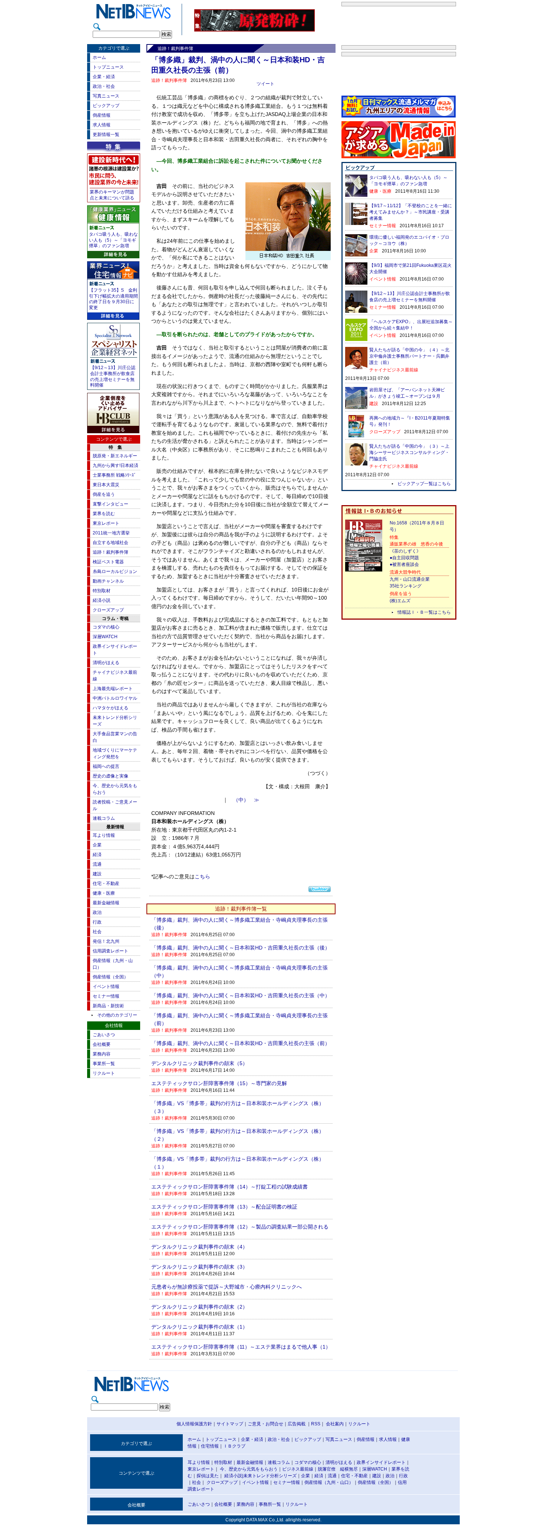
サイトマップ (230, 1423)
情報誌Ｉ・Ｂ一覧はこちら (424, 612)
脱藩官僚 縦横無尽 (338, 1469)
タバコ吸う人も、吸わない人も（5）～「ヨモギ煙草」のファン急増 (113, 240)
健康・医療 (104, 893)
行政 (97, 922)
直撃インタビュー (110, 504)
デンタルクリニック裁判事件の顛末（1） (199, 1327)
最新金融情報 (106, 902)
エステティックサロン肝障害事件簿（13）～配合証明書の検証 (224, 1207)
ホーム (99, 57)
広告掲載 (296, 1423)
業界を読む (104, 513)
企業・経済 (104, 76)
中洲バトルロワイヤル (115, 698)
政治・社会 (104, 86)
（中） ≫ (246, 800)
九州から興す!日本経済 (115, 465)
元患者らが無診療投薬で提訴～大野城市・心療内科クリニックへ (226, 1287)
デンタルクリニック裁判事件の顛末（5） (199, 1063)
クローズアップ (108, 610)
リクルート (104, 1073)
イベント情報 (106, 986)
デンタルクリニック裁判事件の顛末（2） (199, 1307)
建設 (97, 873)
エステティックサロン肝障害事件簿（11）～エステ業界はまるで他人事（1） (241, 1347)
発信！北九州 (106, 941)
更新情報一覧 (106, 134)
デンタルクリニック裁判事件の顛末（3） (199, 1267)
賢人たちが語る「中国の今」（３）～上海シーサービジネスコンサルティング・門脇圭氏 (409, 452)
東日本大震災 (106, 484)
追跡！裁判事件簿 (110, 552)
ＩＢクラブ (234, 1446)
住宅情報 (210, 1446)
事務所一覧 (270, 1504)
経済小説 (101, 600)
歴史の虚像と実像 (110, 776)
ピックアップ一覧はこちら (424, 483)
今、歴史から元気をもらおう (249, 1469)
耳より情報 (104, 835)
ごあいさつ (104, 1034)
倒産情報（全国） (110, 977)
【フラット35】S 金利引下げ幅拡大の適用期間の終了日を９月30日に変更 (113, 299)
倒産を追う (104, 494)
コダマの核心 (106, 627)
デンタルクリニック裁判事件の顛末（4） (199, 1247)
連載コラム (104, 818)
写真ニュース (106, 96)
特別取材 (101, 590)
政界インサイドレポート (381, 1462)
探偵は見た (207, 1475)
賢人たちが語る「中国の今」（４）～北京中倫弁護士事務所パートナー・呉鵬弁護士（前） (409, 356)
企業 (97, 845)
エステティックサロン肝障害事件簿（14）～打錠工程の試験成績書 (229, 1187)
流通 (97, 864)
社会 (97, 931)
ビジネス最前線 (297, 1469)
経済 (97, 854)
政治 (97, 912)
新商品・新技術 (108, 1005)
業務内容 (101, 1054)
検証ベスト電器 (108, 561)
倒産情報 (101, 115)
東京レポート (106, 523)
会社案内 (335, 1423)
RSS (315, 1423)
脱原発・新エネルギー (115, 455)
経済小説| (233, 1475)
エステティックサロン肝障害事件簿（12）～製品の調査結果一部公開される (239, 1227)
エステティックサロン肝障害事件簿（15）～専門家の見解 (219, 1083)
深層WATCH (105, 636)
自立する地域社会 (110, 542)
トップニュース (108, 67)
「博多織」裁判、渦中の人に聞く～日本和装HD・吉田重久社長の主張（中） (240, 995)
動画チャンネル (108, 581)
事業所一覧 (104, 1063)
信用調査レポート (110, 951)
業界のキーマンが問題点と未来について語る (112, 194)
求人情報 (101, 124)
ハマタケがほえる (110, 707)
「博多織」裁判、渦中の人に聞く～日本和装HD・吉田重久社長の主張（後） (240, 948)
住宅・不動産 (106, 883)
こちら (202, 876)
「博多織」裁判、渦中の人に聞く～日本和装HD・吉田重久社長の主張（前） (240, 1043)
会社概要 (101, 1044)
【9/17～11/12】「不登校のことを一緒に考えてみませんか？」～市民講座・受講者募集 (410, 212)
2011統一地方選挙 (111, 533)
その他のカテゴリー (117, 1015)
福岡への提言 (106, 766)
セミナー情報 (106, 996)
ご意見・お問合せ (265, 1423)
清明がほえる (106, 662)
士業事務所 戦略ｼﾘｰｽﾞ (114, 475)
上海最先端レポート (113, 688)
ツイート (265, 83)
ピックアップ (106, 105)
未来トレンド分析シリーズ (270, 1475)
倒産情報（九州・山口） (328, 1482)
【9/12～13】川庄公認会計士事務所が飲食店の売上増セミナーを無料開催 (112, 376)
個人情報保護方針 (194, 1423)
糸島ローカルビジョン (115, 571)
